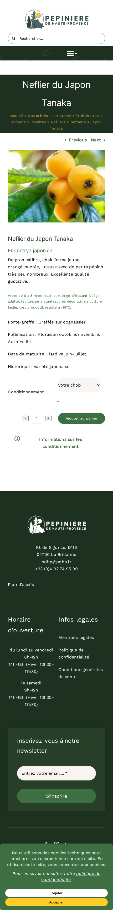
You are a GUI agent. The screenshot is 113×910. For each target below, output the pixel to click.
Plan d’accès (21, 584)
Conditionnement (26, 391)
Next (96, 139)
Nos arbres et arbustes (49, 116)
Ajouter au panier (81, 418)
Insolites (38, 122)
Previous (78, 139)
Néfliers (58, 122)
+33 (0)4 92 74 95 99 (56, 568)
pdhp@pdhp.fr (56, 561)
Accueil (16, 116)
